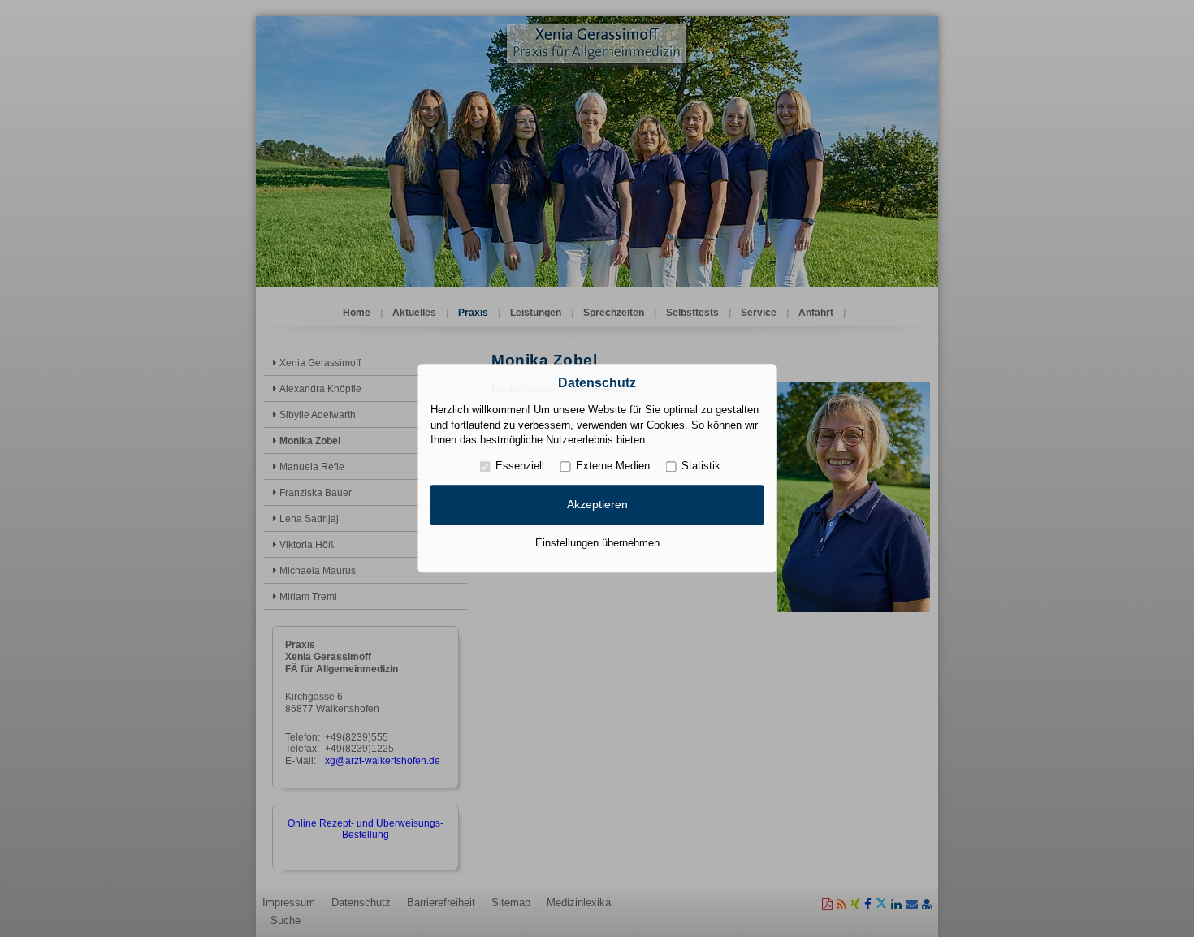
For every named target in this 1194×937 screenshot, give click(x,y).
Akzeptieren (597, 504)
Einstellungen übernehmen (597, 543)
